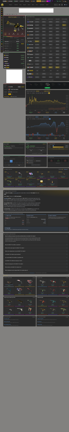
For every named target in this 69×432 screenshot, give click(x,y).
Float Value (6, 198)
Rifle (8, 14)
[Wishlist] (59, 5)
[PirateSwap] (43, 1)
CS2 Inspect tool (32, 272)
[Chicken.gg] (64, 1)
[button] (24, 36)
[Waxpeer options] (27, 1)
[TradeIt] (48, 1)
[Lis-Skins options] (33, 1)
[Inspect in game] (24, 17)
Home (6, 14)
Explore (47, 4)
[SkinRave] (59, 1)
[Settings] (62, 5)
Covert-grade (16, 192)
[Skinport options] (22, 1)
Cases (20, 4)
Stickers (29, 4)
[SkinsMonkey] (39, 1)
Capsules (24, 4)
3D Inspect (42, 4)
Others (33, 4)
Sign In (66, 4)
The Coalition (15, 14)
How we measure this (34, 153)
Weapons (10, 4)
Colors (37, 4)
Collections (16, 4)
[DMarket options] (16, 1)
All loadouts (65, 169)
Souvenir (22, 86)
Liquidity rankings (40, 153)
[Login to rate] (4, 96)
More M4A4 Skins (40, 297)
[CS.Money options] (10, 1)
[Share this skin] (4, 17)
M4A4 (11, 14)
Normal (19, 86)
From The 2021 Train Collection (9, 297)
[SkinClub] (54, 1)
